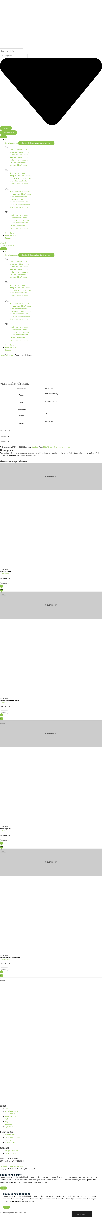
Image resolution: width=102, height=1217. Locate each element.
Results (5, 128)
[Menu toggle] (3, 136)
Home (2, 355)
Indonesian (5, 574)
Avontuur (67, 447)
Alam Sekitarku (5, 572)
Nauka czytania (5, 829)
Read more (4, 583)
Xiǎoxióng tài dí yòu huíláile (9, 700)
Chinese (4, 702)
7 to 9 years (58, 447)
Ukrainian (9, 355)
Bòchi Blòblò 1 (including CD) (10, 957)
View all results (8, 133)
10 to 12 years (48, 447)
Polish (3, 831)
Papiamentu (5, 959)
